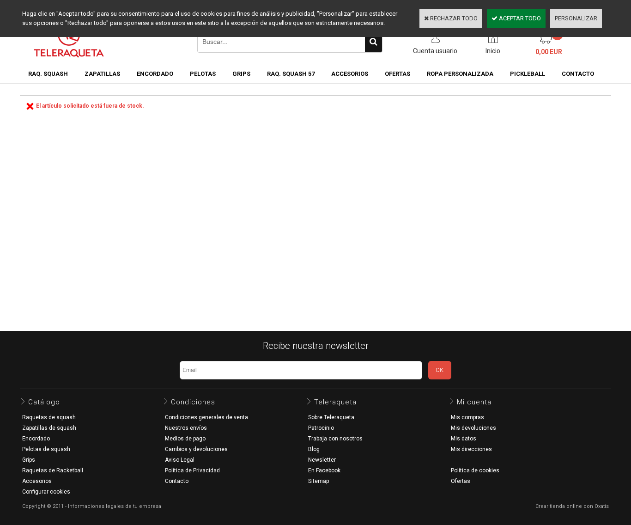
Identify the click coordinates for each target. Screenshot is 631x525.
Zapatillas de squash (49, 428)
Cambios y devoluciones (196, 449)
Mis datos (463, 438)
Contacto (176, 481)
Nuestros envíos (186, 428)
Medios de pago (185, 438)
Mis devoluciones (473, 428)
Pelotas (203, 73)
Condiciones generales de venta (206, 417)
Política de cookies (475, 470)
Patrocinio (321, 428)
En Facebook (324, 470)
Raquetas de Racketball (52, 470)
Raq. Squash (48, 73)
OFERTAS (397, 73)
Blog (314, 449)
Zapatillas (102, 73)
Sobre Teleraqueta (331, 417)
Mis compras (467, 417)
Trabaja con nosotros (335, 438)
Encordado (155, 73)
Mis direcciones (471, 449)
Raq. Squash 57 (291, 73)
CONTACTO (578, 73)
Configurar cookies (46, 491)
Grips (241, 73)
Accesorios (349, 73)
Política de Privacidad (192, 470)
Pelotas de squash (46, 449)
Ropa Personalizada (460, 73)
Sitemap (318, 481)
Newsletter (322, 460)
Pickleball (527, 73)
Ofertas (460, 481)
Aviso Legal (179, 460)
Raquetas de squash (49, 417)
